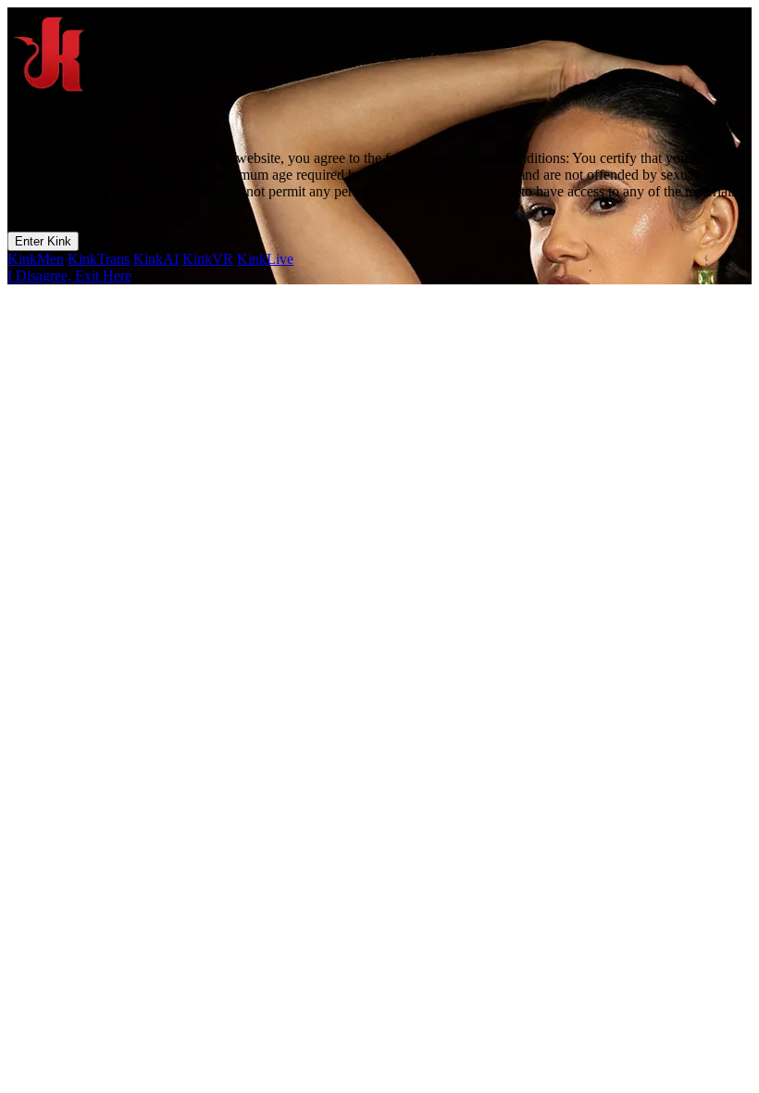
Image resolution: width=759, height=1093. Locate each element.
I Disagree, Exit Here (69, 275)
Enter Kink (43, 241)
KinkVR (207, 259)
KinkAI (156, 259)
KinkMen (35, 259)
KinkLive (265, 259)
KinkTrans (99, 259)
